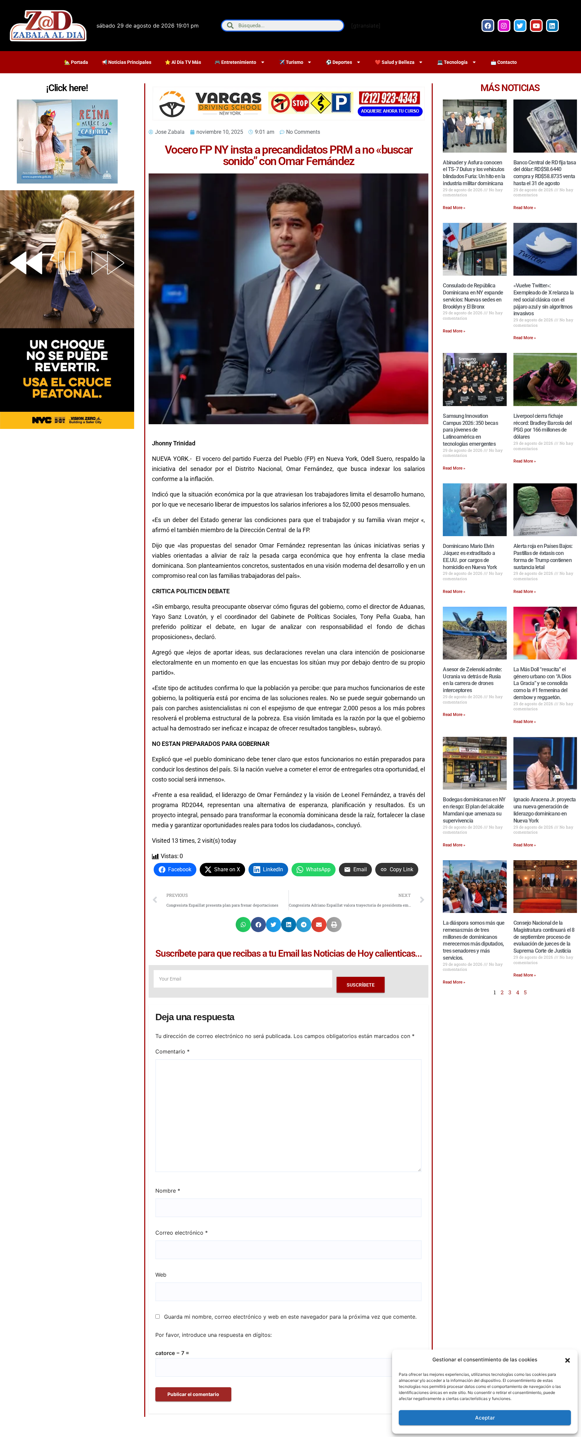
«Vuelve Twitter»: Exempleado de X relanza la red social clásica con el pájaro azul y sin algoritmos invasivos (543, 299)
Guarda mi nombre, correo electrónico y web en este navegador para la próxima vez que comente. (290, 1316)
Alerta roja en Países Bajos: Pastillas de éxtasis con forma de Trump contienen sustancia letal (543, 556)
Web (160, 1274)
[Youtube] (536, 25)
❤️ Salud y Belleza (395, 62)
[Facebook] (487, 25)
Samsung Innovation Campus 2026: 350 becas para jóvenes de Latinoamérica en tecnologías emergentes (470, 430)
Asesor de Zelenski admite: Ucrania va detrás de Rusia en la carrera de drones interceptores (472, 679)
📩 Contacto (504, 62)
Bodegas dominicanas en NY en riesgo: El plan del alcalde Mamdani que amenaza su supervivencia (474, 810)
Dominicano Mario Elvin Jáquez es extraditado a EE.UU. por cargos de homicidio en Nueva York (470, 556)
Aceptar (485, 1417)
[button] (567, 1359)
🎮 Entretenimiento (235, 62)
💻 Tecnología (452, 62)
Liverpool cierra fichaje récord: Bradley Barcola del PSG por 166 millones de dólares (542, 426)
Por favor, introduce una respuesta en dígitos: (213, 1334)
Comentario (172, 1051)
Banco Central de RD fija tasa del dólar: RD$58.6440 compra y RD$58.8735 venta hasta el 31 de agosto (544, 173)
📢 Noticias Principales (126, 62)
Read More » (454, 207)
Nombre (167, 1190)
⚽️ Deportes (339, 62)
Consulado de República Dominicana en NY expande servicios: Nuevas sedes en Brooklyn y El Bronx (473, 296)
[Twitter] (520, 25)
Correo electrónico (181, 1232)
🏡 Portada (76, 62)
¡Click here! (67, 87)
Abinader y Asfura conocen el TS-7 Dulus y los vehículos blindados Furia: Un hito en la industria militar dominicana (474, 173)
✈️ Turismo (291, 62)
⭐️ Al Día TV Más (183, 62)
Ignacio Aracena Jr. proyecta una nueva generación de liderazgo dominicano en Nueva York (544, 810)
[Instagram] (504, 25)
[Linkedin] (552, 25)
